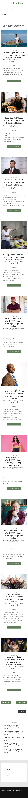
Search (22, 711)
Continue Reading (14, 81)
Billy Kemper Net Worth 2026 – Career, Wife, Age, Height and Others (14, 55)
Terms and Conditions (11, 778)
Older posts (6, 702)
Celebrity (14, 50)
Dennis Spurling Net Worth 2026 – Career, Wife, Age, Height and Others (14, 733)
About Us (8, 767)
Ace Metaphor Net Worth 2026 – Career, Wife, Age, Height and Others (14, 727)
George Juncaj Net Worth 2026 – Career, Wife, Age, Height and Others (14, 257)
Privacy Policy (9, 775)
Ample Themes (19, 794)
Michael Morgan (8, 59)
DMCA (7, 772)
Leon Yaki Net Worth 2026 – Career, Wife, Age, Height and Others (14, 120)
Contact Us (8, 769)
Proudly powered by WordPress (11, 792)
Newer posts (22, 702)
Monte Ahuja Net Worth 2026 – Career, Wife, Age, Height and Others (13, 751)
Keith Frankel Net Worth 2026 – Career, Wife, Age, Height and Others (14, 745)
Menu (4, 14)
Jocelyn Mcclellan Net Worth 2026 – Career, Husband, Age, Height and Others (14, 739)
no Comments (14, 61)
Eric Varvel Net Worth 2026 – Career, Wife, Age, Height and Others (14, 182)
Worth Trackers (14, 3)
